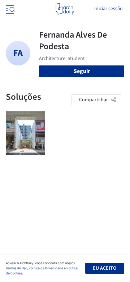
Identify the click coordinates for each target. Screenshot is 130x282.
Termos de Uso (16, 268)
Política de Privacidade (46, 268)
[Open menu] (9, 9)
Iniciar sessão (108, 8)
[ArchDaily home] (65, 8)
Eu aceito (104, 268)
